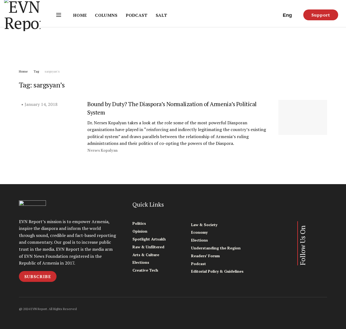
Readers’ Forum (205, 255)
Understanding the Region (216, 247)
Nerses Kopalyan (102, 150)
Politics (139, 223)
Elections (140, 262)
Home (80, 15)
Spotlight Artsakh (149, 239)
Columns (106, 15)
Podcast (137, 15)
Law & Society (204, 224)
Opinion (139, 231)
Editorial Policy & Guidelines (217, 271)
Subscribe (37, 276)
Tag (36, 71)
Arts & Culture (145, 254)
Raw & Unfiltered (148, 246)
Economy (199, 232)
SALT (161, 15)
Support (320, 15)
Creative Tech (145, 270)
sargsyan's (52, 71)
